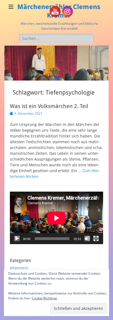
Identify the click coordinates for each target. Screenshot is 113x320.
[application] (56, 218)
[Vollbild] (96, 238)
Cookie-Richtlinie (44, 298)
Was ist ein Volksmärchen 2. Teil (49, 106)
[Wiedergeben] (17, 238)
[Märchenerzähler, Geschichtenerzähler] (56, 79)
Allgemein (19, 268)
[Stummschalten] (87, 238)
